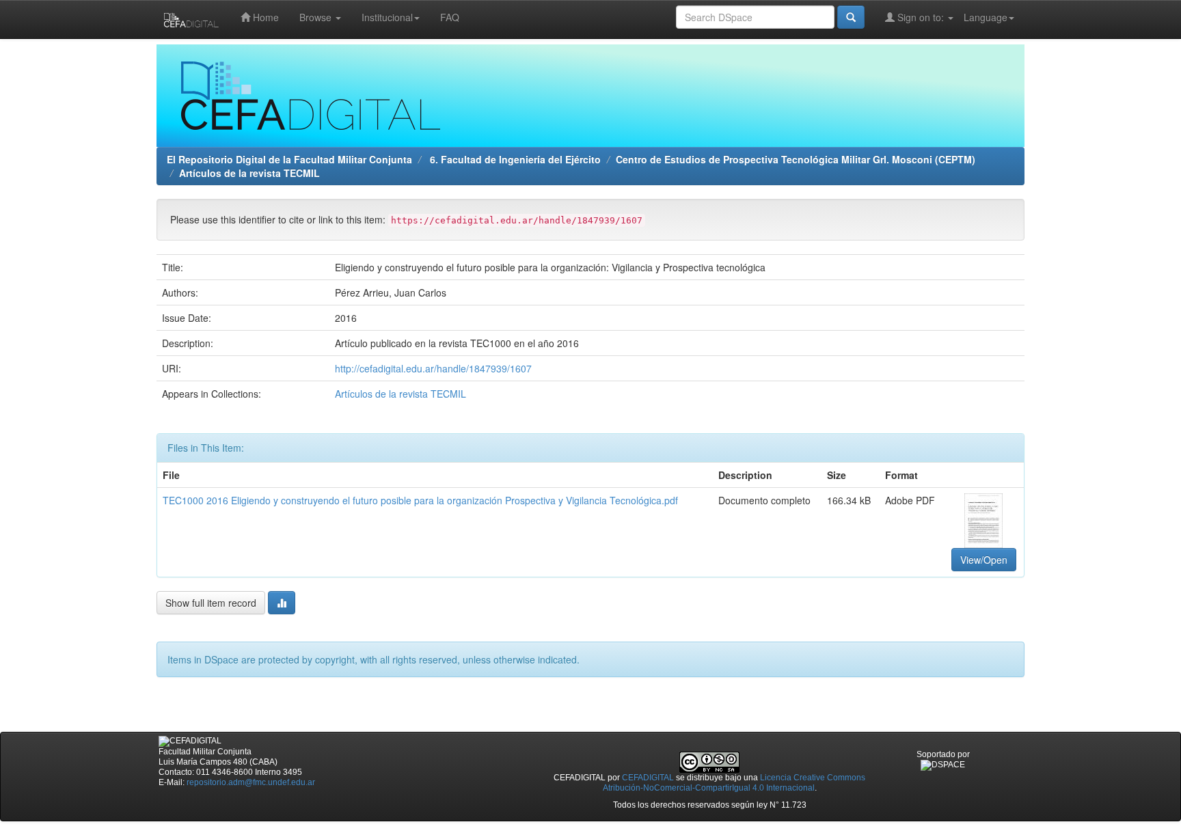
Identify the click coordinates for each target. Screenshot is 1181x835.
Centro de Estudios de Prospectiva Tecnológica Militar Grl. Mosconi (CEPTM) (795, 159)
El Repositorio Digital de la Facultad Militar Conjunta (289, 159)
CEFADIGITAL (648, 777)
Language (985, 17)
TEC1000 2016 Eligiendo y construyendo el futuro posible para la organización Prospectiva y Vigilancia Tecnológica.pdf (420, 500)
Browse (316, 17)
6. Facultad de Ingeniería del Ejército (514, 159)
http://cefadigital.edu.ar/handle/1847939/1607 (433, 368)
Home (264, 17)
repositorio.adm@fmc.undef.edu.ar (251, 782)
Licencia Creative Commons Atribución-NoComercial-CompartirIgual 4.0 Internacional (734, 783)
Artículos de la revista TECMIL (249, 173)
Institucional (387, 17)
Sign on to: (921, 17)
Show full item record (210, 603)
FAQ (449, 17)
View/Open (983, 559)
